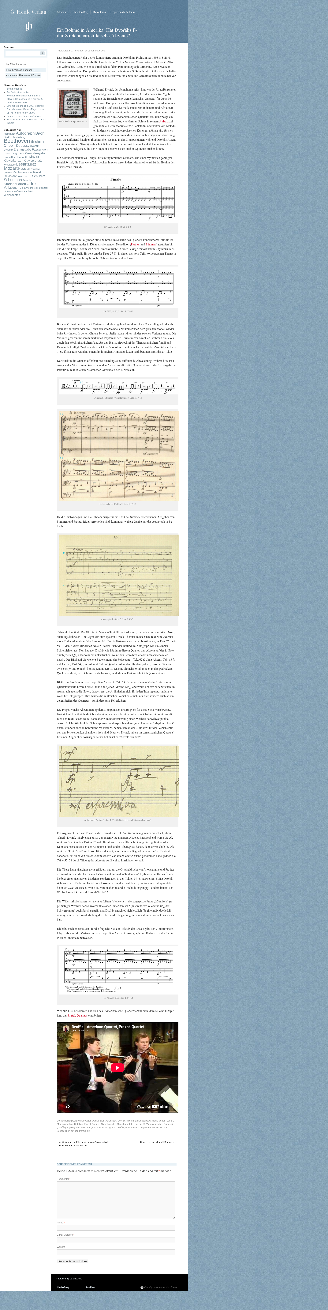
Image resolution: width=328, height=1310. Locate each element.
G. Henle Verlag (157, 1120)
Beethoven (17, 141)
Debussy (22, 145)
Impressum (62, 1278)
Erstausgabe (141, 1120)
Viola (23, 187)
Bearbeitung (19, 137)
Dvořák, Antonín (125, 1120)
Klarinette (22, 157)
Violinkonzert (40, 188)
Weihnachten (12, 194)
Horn (13, 157)
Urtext (32, 183)
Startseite (62, 12)
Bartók (8, 137)
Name (61, 1222)
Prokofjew (35, 169)
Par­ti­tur (135, 244)
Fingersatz (18, 153)
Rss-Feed (90, 1287)
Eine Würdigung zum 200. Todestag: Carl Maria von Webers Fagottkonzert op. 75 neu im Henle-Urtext (26, 109)
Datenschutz (75, 1278)
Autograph (111, 1120)
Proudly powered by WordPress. (160, 1287)
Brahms (38, 141)
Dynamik (8, 149)
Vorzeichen (25, 191)
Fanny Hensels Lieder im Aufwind (24, 116)
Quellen (8, 172)
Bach (40, 133)
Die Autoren (99, 12)
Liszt (32, 164)
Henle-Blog (63, 1287)
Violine (29, 188)
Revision (10, 176)
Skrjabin (26, 180)
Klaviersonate (33, 160)
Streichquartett (108, 1124)
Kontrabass (10, 164)
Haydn (7, 157)
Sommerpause (14, 89)
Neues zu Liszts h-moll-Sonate (157, 1142)
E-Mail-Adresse (65, 1234)
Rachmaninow (22, 172)
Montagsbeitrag (65, 1124)
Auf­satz (164, 121)
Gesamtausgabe (35, 153)
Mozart (11, 168)
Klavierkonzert (13, 160)
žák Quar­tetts (80, 1015)
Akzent (88, 1120)
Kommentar (63, 1179)
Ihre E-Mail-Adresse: (16, 64)
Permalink (84, 1131)
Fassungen (39, 149)
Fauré (7, 153)
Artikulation (99, 1120)
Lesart (170, 1120)
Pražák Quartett (92, 1124)
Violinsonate (10, 191)
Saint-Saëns (24, 176)
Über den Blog (80, 12)
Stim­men (151, 244)
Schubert (38, 176)
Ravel (37, 172)
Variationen (11, 187)
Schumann (13, 180)
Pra (70, 1015)
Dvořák (120, 1127)
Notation (78, 1124)
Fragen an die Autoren (122, 12)
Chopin (10, 145)
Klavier (34, 157)
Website (61, 1247)
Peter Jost (100, 50)
